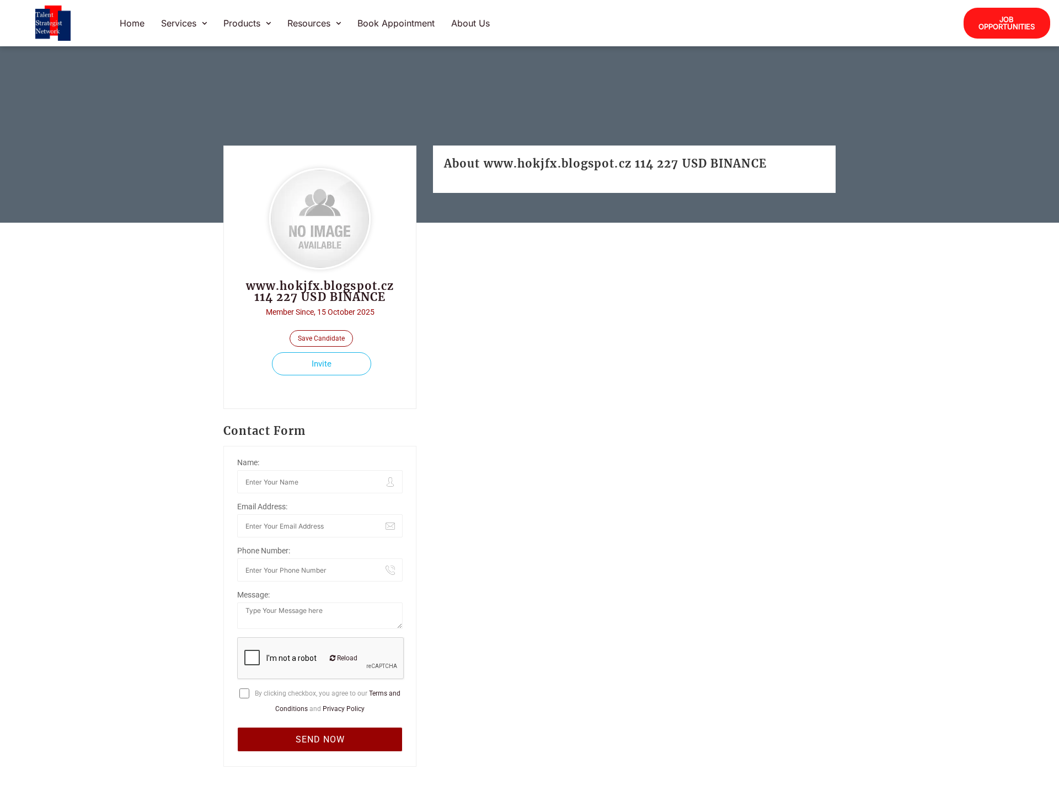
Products (241, 23)
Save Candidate (321, 338)
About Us (470, 23)
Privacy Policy (344, 709)
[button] (184, 23)
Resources (308, 23)
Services (178, 23)
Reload (346, 658)
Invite (321, 364)
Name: (248, 462)
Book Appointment (396, 23)
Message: (253, 594)
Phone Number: (263, 550)
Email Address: (262, 506)
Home (132, 23)
